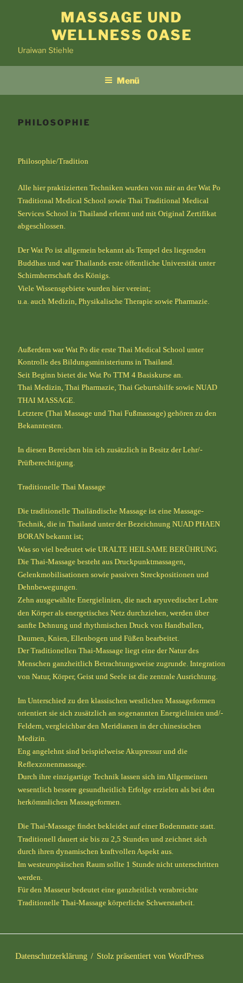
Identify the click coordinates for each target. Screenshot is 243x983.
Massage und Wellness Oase (121, 26)
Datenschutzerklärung (51, 956)
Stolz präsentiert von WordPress (150, 956)
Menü (128, 80)
